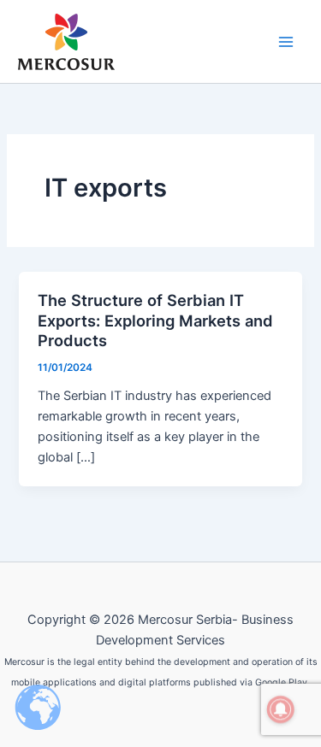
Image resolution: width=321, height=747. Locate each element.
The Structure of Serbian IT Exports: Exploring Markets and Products (155, 320)
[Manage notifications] (280, 709)
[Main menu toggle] (286, 42)
